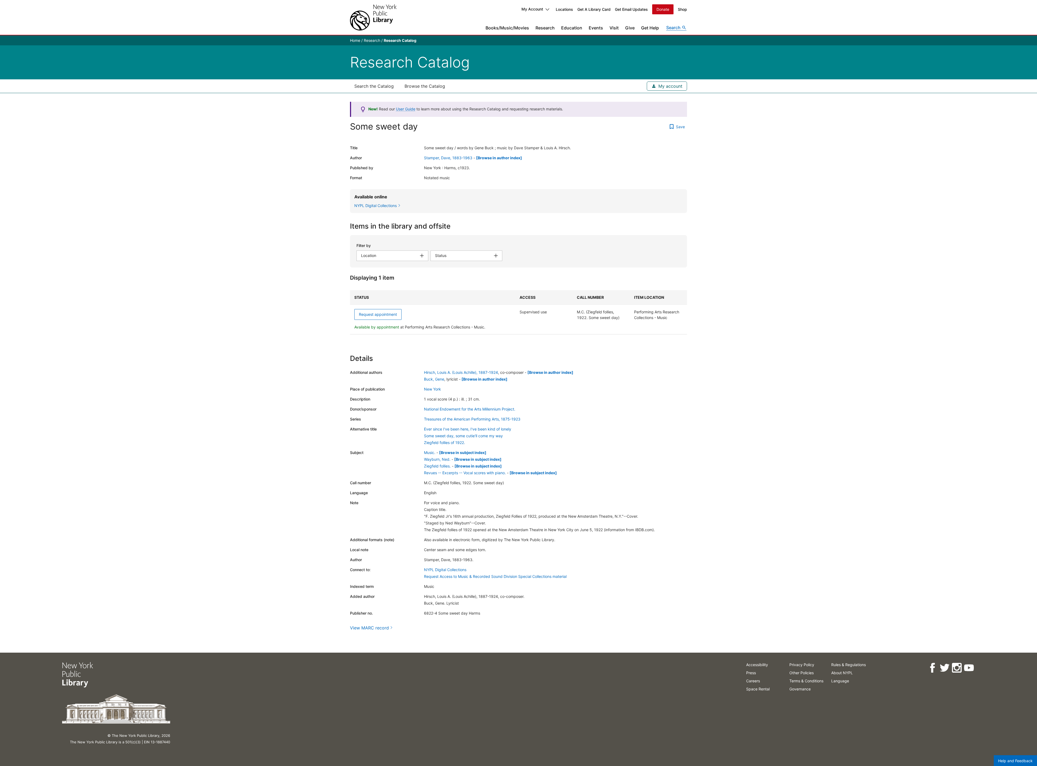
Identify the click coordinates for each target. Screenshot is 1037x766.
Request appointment (378, 314)
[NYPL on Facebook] (932, 668)
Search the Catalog (374, 86)
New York (432, 389)
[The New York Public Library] (373, 17)
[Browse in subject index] (462, 452)
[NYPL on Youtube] (969, 668)
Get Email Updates (631, 9)
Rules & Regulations (848, 664)
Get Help (650, 27)
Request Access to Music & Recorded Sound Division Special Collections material (495, 576)
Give (630, 27)
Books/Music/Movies (507, 27)
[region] (518, 312)
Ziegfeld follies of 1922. (444, 442)
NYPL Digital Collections (445, 569)
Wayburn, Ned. (437, 459)
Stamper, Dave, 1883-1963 (448, 157)
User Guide (405, 109)
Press (751, 672)
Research (545, 27)
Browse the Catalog (425, 86)
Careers (753, 681)
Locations (564, 9)
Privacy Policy (801, 664)
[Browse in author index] (499, 157)
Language (840, 681)
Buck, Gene (434, 379)
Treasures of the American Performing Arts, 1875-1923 (472, 419)
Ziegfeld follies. (437, 466)
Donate (662, 9)
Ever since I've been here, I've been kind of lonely (467, 429)
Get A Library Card (594, 9)
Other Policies (801, 672)
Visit (614, 27)
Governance (800, 689)
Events (596, 27)
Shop (682, 9)
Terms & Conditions (806, 681)
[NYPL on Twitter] (944, 668)
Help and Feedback (1015, 760)
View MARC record (369, 628)
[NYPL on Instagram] (956, 668)
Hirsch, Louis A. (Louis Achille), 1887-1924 (461, 372)
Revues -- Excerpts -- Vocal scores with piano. (465, 472)
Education (571, 27)
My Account (532, 9)
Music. (429, 452)
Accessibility (757, 664)
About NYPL (842, 672)
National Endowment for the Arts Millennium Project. (469, 409)
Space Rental (758, 689)
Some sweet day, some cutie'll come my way (463, 435)
